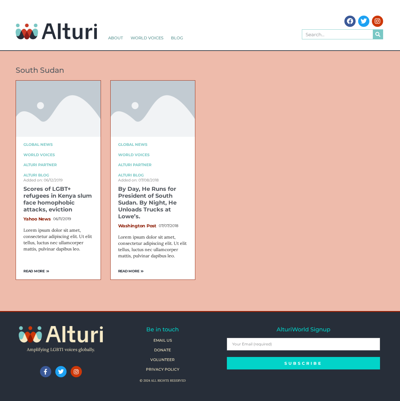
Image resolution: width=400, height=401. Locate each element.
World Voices (147, 37)
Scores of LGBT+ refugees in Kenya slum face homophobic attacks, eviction (57, 199)
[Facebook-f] (45, 371)
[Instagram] (377, 21)
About (115, 37)
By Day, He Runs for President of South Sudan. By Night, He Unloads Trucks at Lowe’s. (147, 203)
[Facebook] (350, 21)
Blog (177, 37)
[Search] (378, 34)
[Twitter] (363, 21)
